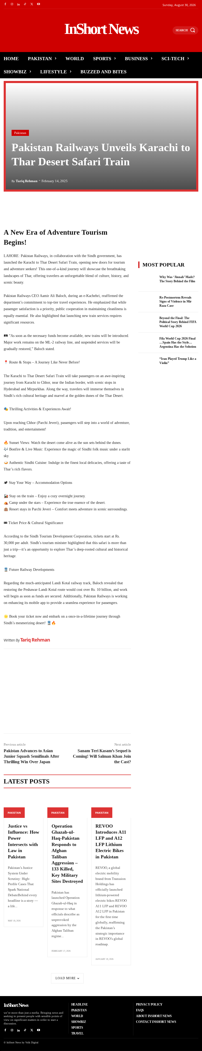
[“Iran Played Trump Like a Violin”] (147, 363)
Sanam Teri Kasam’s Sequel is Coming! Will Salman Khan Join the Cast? (102, 756)
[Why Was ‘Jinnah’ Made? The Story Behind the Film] (147, 281)
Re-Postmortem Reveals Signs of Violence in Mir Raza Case (175, 301)
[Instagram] (12, 4)
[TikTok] (25, 4)
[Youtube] (39, 4)
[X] (32, 4)
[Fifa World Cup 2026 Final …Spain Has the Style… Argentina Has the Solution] (147, 343)
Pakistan (20, 133)
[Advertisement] (67, 692)
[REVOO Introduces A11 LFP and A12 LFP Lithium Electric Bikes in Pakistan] (111, 806)
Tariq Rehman (26, 181)
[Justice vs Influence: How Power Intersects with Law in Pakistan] (23, 806)
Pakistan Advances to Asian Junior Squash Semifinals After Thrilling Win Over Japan (31, 756)
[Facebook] (5, 4)
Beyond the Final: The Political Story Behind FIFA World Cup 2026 (177, 322)
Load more (65, 978)
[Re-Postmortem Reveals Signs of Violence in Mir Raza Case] (147, 302)
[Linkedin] (19, 4)
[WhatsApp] (33, 206)
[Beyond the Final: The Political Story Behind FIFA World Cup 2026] (147, 322)
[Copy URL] (57, 206)
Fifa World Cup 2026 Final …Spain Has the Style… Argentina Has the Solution (177, 342)
